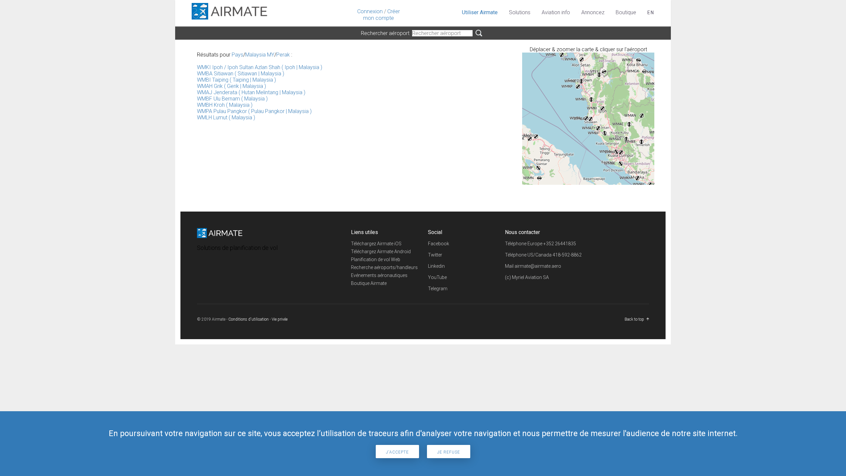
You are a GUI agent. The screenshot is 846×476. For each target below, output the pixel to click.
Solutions (519, 12)
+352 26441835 (559, 243)
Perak (283, 55)
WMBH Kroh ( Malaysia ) (224, 105)
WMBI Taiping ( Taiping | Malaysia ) (236, 80)
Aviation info (556, 12)
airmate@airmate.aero (538, 266)
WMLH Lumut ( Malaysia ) (226, 117)
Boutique (626, 12)
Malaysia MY (259, 55)
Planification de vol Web (375, 259)
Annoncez (592, 12)
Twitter (435, 255)
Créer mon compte (381, 14)
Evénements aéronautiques (379, 275)
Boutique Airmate (369, 283)
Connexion (370, 11)
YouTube (437, 277)
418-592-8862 (567, 255)
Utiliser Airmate (480, 12)
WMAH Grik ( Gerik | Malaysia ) (231, 86)
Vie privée (280, 319)
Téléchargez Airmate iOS (376, 243)
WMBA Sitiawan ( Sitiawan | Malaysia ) (240, 73)
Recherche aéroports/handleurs (384, 267)
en (650, 12)
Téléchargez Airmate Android (381, 251)
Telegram (437, 288)
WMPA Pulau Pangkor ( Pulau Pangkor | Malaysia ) (254, 111)
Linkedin (436, 266)
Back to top (634, 319)
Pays (237, 55)
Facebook (438, 243)
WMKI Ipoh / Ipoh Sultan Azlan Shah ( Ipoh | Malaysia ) (259, 67)
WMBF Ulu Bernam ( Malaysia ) (232, 99)
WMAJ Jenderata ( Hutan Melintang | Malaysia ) (251, 92)
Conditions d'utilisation (248, 319)
